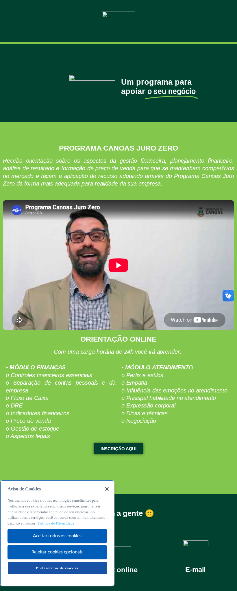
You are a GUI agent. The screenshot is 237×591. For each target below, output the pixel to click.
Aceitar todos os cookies (57, 535)
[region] (57, 533)
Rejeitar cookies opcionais (57, 552)
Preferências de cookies (57, 568)
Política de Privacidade (56, 523)
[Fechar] (107, 489)
